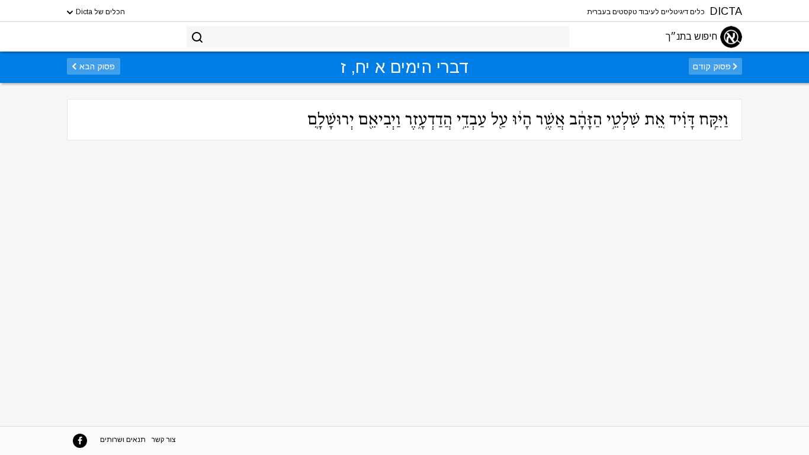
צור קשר (164, 439)
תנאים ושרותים (123, 439)
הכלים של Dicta (99, 12)
